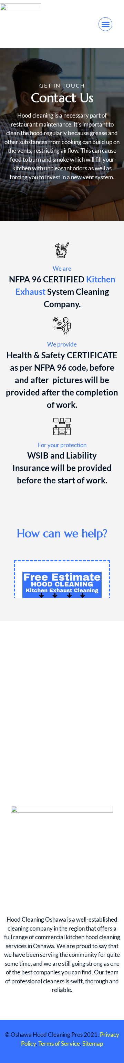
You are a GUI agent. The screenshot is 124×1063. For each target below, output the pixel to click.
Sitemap (92, 1043)
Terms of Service (59, 1043)
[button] (105, 24)
